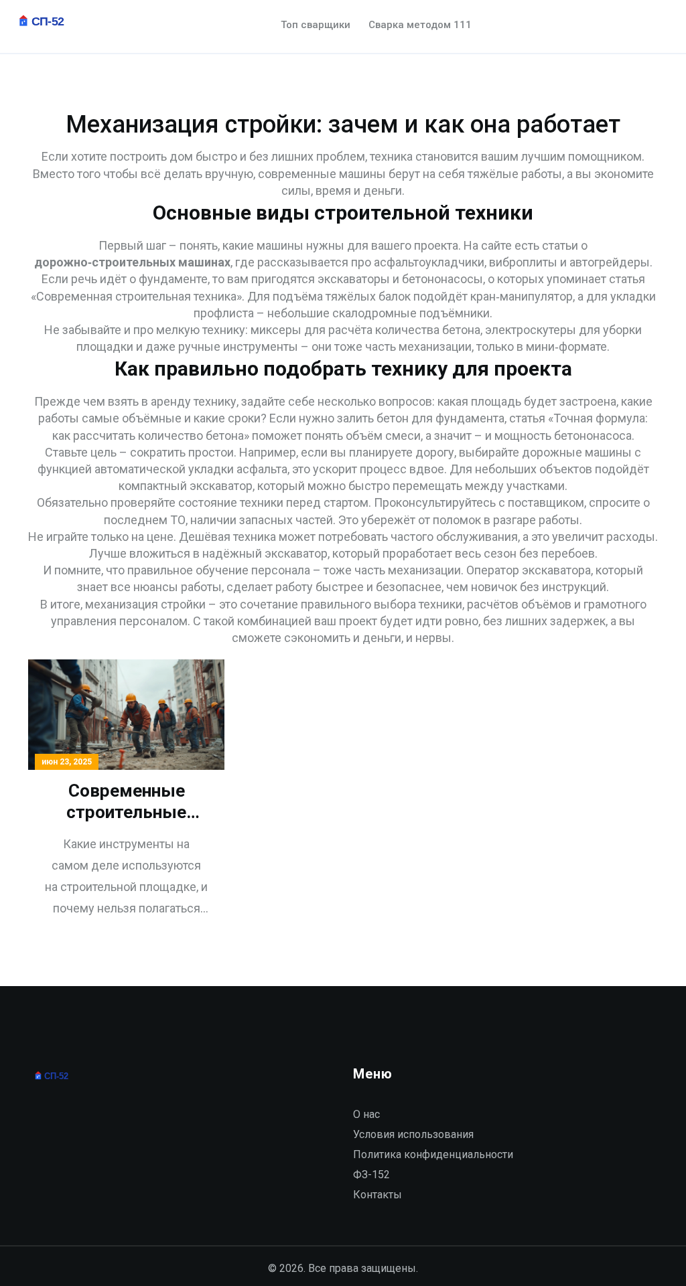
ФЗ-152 (371, 1174)
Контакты (377, 1194)
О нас (366, 1114)
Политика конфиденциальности (433, 1154)
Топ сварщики (315, 25)
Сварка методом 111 (420, 25)
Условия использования (413, 1134)
